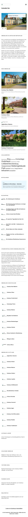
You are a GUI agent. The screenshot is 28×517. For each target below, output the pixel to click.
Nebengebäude (18, 166)
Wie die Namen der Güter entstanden (14, 229)
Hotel (18, 161)
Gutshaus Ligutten (11, 379)
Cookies (16, 513)
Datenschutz (16, 512)
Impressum (12, 513)
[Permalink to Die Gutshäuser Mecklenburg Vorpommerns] (3, 239)
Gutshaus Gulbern (11, 373)
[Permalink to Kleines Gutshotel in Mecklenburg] (4, 333)
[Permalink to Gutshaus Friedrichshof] (14, 138)
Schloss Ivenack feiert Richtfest (13, 214)
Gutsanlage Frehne (11, 304)
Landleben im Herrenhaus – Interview (12, 184)
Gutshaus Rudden (11, 419)
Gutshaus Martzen (11, 367)
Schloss (12, 168)
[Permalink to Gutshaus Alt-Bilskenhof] (4, 385)
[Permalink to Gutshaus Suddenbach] (4, 425)
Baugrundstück (4, 159)
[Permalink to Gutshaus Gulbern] (4, 373)
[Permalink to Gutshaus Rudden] (4, 420)
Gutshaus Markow (11, 309)
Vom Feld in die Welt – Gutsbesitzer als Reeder (15, 225)
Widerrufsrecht (22, 512)
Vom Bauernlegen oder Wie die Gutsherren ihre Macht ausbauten (15, 209)
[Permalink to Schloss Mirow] (4, 344)
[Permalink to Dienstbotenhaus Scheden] (4, 390)
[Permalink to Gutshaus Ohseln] (4, 361)
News (4, 182)
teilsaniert (5, 170)
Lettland (4, 164)
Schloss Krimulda (11, 396)
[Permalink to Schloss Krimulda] (4, 396)
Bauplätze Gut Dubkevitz (12, 315)
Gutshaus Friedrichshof (7, 148)
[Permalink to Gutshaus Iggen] (4, 408)
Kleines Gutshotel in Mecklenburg (14, 333)
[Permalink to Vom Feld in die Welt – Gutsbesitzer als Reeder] (3, 224)
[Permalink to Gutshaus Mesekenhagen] (4, 321)
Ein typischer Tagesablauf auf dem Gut (14, 219)
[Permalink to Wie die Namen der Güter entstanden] (3, 229)
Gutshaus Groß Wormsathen (13, 414)
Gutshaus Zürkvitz (11, 327)
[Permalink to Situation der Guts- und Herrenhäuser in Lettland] (3, 234)
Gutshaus (5, 161)
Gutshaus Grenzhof (11, 402)
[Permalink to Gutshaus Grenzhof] (4, 402)
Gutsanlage (20, 159)
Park (3, 168)
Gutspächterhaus (14, 161)
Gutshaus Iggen (10, 408)
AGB (12, 512)
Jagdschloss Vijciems (6, 124)
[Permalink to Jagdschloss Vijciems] (14, 122)
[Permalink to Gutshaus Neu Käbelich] (14, 21)
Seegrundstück (19, 168)
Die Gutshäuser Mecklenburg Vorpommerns (16, 239)
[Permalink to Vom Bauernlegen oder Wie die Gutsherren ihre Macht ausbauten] (3, 209)
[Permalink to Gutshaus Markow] (4, 310)
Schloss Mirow (10, 344)
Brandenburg (13, 159)
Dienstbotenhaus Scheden (13, 390)
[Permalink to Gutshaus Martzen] (4, 367)
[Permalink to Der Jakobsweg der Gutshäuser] (3, 199)
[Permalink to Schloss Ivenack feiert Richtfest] (3, 214)
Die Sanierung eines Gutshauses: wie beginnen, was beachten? (16, 204)
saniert (8, 168)
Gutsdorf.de (5, 8)
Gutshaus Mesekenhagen (12, 321)
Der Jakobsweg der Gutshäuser (13, 199)
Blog (8, 159)
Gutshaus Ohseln (11, 361)
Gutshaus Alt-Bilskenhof (12, 384)
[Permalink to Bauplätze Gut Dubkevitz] (4, 315)
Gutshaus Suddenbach (12, 425)
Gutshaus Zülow (5, 115)
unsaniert (13, 170)
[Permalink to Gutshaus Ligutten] (4, 379)
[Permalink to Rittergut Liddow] (4, 339)
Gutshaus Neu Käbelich (13, 15)
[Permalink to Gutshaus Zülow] (14, 105)
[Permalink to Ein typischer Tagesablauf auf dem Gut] (3, 219)
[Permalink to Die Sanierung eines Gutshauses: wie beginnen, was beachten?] (3, 204)
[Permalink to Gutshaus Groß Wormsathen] (4, 416)
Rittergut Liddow (10, 338)
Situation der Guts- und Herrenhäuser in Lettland (15, 235)
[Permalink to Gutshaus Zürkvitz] (4, 327)
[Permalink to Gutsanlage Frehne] (4, 304)
